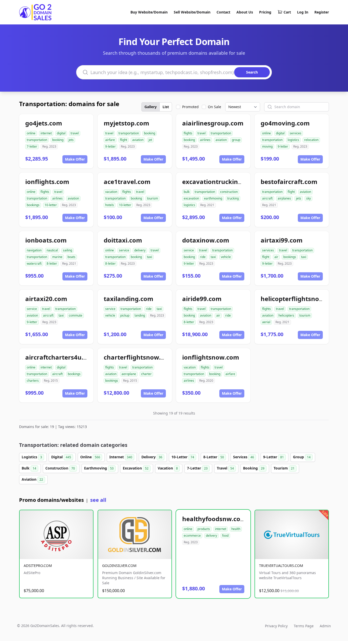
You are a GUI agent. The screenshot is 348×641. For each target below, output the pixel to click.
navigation (34, 250)
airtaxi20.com (46, 298)
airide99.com (202, 298)
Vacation (168, 468)
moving (267, 146)
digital (61, 133)
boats (71, 257)
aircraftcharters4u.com (60, 357)
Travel (225, 468)
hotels (109, 205)
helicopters (286, 315)
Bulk (29, 468)
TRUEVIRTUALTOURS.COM (281, 565)
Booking (253, 468)
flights (188, 133)
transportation (37, 140)
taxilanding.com (128, 298)
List (166, 106)
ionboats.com (46, 240)
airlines (205, 140)
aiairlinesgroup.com (213, 123)
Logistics (32, 456)
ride (203, 257)
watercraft (34, 263)
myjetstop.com (126, 123)
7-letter (32, 146)
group (236, 140)
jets (71, 140)
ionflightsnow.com (210, 357)
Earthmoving (99, 468)
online (31, 133)
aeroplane (129, 374)
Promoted (190, 106)
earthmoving (213, 198)
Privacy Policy (276, 625)
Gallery (150, 106)
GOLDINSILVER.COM (119, 565)
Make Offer (75, 159)
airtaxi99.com (282, 240)
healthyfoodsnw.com (214, 519)
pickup (124, 315)
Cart (287, 12)
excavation (191, 198)
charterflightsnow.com (139, 357)
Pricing (265, 12)
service (124, 250)
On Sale (214, 106)
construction (229, 192)
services (295, 133)
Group (302, 456)
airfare (110, 140)
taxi (149, 257)
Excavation (136, 468)
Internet (120, 456)
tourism (152, 198)
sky (308, 198)
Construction (60, 468)
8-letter (52, 263)
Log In (302, 12)
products (203, 529)
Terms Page (304, 625)
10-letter (51, 205)
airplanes (284, 198)
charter (146, 374)
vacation (111, 192)
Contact (223, 12)
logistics (293, 140)
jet (150, 140)
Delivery (151, 456)
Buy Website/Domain (149, 12)
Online (90, 456)
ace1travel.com (127, 181)
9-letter (110, 146)
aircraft (267, 198)
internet (46, 133)
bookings (33, 205)
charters (33, 380)
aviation (137, 140)
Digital (61, 456)
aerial (266, 322)
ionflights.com (47, 181)
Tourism (284, 468)
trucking (233, 198)
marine (57, 257)
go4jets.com (43, 123)
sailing (67, 250)
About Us (244, 12)
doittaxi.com (123, 240)
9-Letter (273, 456)
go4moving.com (285, 123)
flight (123, 140)
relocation (311, 140)
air (276, 257)
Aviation (32, 479)
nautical (52, 250)
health (235, 529)
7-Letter (197, 468)
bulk (187, 192)
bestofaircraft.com (289, 181)
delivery (139, 250)
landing (140, 315)
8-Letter (213, 456)
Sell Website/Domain (192, 12)
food (225, 535)
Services (243, 456)
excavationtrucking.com (219, 181)
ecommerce (192, 535)
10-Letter (182, 456)
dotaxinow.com (205, 240)
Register (321, 12)
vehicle (226, 257)
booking (57, 140)
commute (75, 315)
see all (98, 499)
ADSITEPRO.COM (38, 565)
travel (75, 133)
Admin (325, 625)
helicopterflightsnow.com (300, 298)
